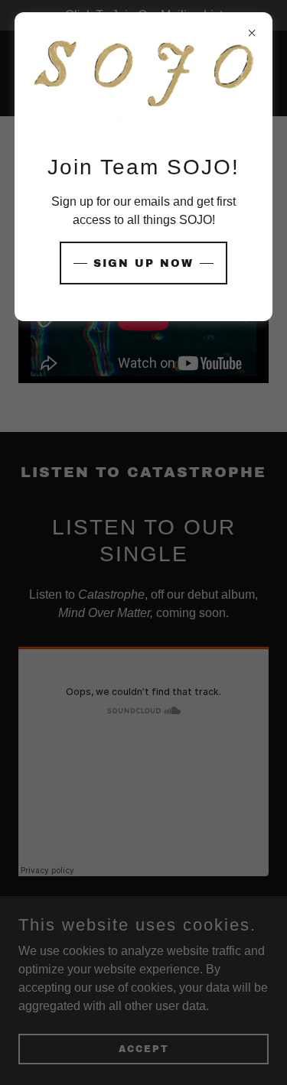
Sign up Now (143, 263)
